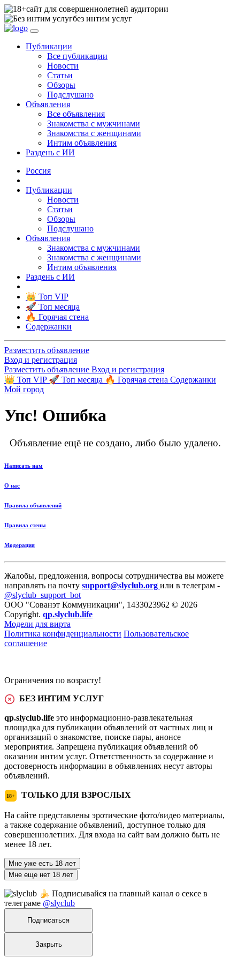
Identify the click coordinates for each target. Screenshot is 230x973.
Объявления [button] (48, 104)
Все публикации (77, 56)
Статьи (60, 75)
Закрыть (48, 944)
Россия (38, 170)
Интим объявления (82, 142)
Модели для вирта (37, 623)
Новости (63, 65)
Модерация (19, 545)
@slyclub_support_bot (42, 595)
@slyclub (59, 903)
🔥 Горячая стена (137, 379)
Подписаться (48, 920)
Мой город (24, 389)
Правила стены (25, 525)
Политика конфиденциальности (62, 633)
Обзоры (61, 84)
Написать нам (23, 465)
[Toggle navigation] (34, 31)
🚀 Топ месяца (77, 379)
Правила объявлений (33, 505)
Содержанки (193, 379)
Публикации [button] (49, 46)
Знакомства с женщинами (94, 133)
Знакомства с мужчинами (93, 123)
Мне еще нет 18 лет (41, 875)
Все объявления (76, 113)
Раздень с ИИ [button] (50, 152)
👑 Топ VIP (26, 379)
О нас (12, 485)
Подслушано (70, 94)
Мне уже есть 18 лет (42, 863)
